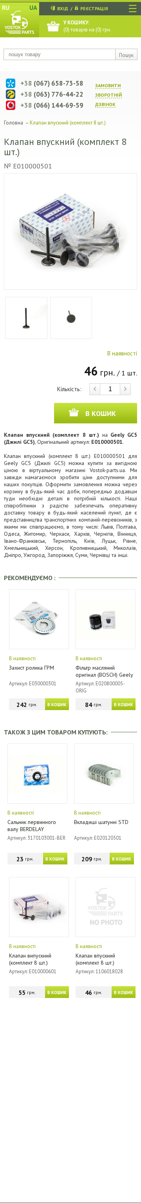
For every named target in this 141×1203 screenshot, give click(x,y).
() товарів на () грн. (87, 26)
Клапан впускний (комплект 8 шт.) (95, 959)
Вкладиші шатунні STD (101, 822)
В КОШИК (57, 704)
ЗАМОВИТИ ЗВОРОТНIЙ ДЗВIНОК (108, 94)
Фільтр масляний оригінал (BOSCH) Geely (104, 671)
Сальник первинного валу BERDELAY (31, 825)
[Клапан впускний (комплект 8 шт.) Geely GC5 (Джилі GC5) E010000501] (70, 231)
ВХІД (62, 8)
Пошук (126, 55)
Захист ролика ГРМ (31, 667)
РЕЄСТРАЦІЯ (94, 8)
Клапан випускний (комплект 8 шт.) (30, 959)
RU (5, 7)
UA (33, 7)
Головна (13, 122)
